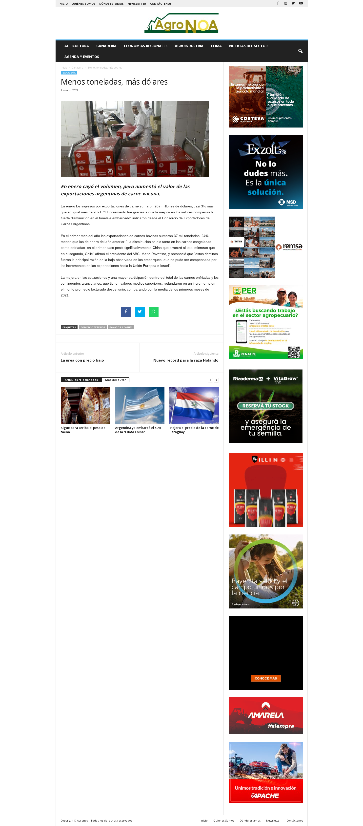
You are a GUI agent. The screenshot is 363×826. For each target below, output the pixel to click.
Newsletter (137, 3)
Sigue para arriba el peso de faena (83, 429)
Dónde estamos (111, 3)
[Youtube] (301, 3)
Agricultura (76, 45)
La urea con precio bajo (82, 360)
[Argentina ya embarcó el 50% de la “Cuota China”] (139, 405)
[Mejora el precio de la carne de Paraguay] (194, 405)
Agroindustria (189, 45)
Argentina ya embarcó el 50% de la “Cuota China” (138, 429)
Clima (216, 45)
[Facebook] (278, 3)
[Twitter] (293, 3)
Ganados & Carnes (121, 327)
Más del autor (115, 380)
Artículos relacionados (81, 380)
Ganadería (106, 45)
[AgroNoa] (182, 23)
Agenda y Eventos (81, 56)
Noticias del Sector (248, 45)
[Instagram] (286, 3)
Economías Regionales (145, 45)
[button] (300, 51)
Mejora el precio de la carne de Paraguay (194, 429)
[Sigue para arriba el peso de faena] (85, 405)
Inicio (63, 3)
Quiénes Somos (83, 3)
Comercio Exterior (93, 327)
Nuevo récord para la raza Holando (186, 360)
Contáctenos (161, 3)
